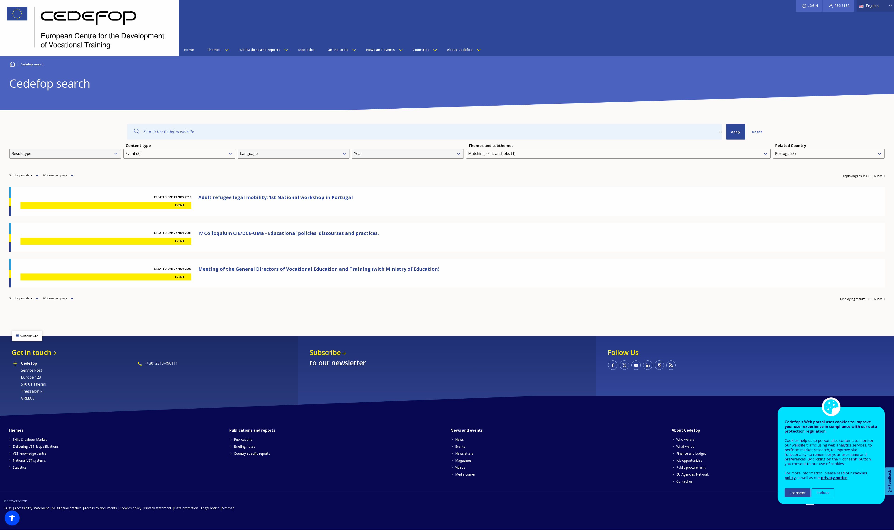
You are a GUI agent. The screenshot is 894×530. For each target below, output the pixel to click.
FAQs (7, 508)
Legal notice (210, 508)
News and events (466, 430)
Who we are (685, 439)
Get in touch (31, 352)
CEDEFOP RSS (671, 365)
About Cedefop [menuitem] (460, 49)
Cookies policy (130, 508)
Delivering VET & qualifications (36, 446)
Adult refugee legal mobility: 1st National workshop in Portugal (275, 197)
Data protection (186, 508)
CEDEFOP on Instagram (659, 365)
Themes (15, 430)
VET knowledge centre (29, 453)
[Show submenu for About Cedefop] (478, 49)
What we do (685, 446)
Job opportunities (689, 460)
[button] (12, 517)
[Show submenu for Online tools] (354, 49)
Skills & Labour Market (30, 439)
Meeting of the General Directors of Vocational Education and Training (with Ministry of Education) (319, 269)
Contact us (684, 481)
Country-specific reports (252, 453)
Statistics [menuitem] (306, 49)
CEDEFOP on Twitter (624, 365)
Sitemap (228, 508)
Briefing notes (244, 446)
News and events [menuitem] (380, 49)
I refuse (823, 493)
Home (12, 64)
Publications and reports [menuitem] (259, 49)
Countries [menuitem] (421, 49)
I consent (797, 492)
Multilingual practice (66, 508)
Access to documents (100, 508)
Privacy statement (157, 508)
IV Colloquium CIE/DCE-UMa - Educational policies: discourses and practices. (288, 233)
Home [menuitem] (189, 49)
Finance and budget (691, 453)
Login (813, 5)
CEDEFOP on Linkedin (647, 365)
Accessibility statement (31, 508)
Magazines (463, 460)
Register (842, 5)
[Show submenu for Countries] (435, 49)
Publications (243, 439)
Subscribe (325, 352)
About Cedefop (686, 430)
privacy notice (834, 477)
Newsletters (464, 453)
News (459, 439)
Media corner (465, 474)
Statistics (19, 467)
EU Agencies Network (692, 474)
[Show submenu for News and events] (400, 49)
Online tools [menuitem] (338, 49)
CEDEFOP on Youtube (636, 365)
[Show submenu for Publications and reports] (286, 49)
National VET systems (29, 460)
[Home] (86, 28)
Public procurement (691, 467)
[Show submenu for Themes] (226, 49)
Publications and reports (252, 430)
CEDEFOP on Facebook (612, 365)
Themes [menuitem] (213, 49)
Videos (460, 467)
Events (460, 446)
